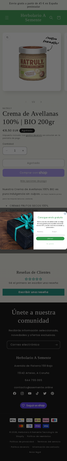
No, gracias (50, 243)
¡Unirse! (50, 239)
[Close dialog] (65, 214)
